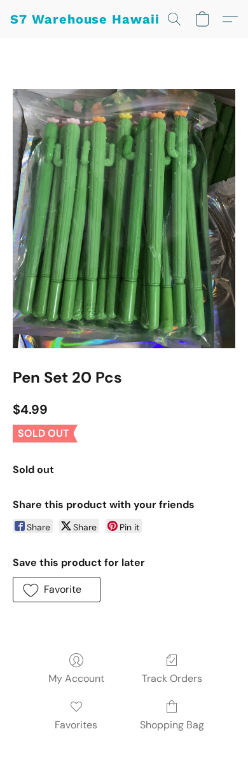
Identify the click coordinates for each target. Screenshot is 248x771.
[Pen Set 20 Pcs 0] (124, 218)
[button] (85, 19)
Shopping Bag (172, 725)
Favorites (76, 725)
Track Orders (172, 678)
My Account (76, 678)
